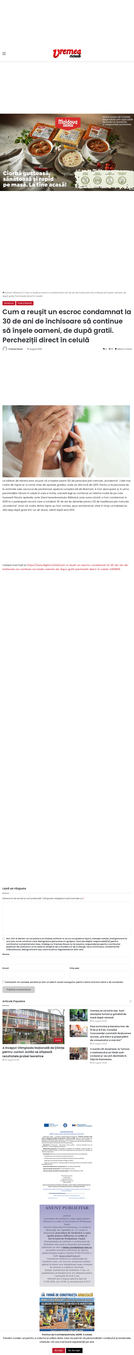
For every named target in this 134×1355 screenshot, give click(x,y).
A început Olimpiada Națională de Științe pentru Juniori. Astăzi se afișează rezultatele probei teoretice (33, 1052)
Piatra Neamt (25, 303)
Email (5, 968)
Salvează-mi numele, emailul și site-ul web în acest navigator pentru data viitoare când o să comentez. (64, 982)
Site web (74, 968)
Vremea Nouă (15, 349)
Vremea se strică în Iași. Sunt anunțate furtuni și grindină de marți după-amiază (108, 1014)
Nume (5, 954)
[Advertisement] (67, 23)
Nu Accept (74, 1350)
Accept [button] (59, 1350)
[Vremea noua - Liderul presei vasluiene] (67, 53)
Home (7, 292)
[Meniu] (4, 54)
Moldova (18, 292)
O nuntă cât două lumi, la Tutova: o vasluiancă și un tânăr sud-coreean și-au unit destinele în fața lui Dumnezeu (110, 1054)
